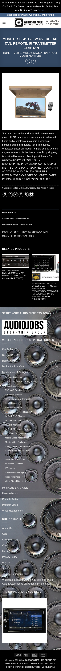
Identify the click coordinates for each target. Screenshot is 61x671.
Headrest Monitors (13, 407)
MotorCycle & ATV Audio (15, 487)
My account (8, 551)
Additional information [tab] (15, 218)
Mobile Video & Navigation (31, 53)
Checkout (7, 539)
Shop (5, 568)
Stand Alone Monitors (15, 459)
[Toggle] (57, 349)
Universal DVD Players (15, 472)
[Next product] (27, 61)
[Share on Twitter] (15, 194)
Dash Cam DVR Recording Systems (22, 381)
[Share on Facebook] (10, 194)
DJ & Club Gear (10, 355)
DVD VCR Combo (13, 390)
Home (6, 53)
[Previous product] (33, 61)
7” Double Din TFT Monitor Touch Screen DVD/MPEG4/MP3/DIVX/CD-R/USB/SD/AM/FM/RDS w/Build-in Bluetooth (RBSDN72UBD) (45, 292)
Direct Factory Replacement (18, 386)
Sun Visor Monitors (14, 463)
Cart (4, 534)
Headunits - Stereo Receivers (19, 412)
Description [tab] (9, 212)
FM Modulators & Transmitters (19, 399)
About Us (7, 528)
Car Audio (7, 349)
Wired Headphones (12, 510)
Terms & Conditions (12, 574)
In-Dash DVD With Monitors (18, 420)
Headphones (11, 403)
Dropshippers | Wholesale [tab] (17, 224)
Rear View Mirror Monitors (17, 451)
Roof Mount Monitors (45, 188)
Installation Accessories (16, 433)
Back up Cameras (13, 377)
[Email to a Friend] (21, 194)
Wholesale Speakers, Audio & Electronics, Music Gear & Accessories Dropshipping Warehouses (27, 582)
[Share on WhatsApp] (5, 194)
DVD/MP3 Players (13, 394)
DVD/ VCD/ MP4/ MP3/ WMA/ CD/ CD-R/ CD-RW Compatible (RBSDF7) (14, 275)
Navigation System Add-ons (18, 446)
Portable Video (10, 505)
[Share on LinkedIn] (31, 194)
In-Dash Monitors (13, 425)
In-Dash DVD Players (15, 416)
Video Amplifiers (12, 477)
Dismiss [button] (42, 10)
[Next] (58, 280)
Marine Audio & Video (13, 366)
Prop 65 (6, 562)
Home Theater (9, 360)
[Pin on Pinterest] (26, 194)
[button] (4, 22)
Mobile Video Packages (16, 442)
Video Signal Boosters (15, 481)
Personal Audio (10, 493)
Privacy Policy (9, 557)
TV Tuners (10, 468)
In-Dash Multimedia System (18, 429)
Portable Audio (10, 499)
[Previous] (2, 280)
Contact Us (8, 545)
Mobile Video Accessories (17, 438)
